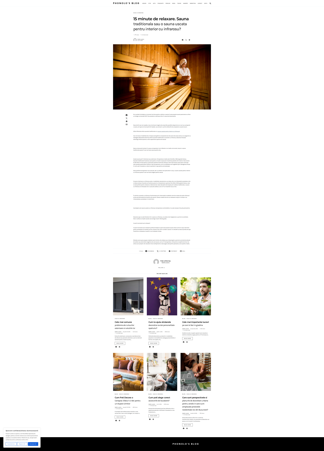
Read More (120, 343)
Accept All (33, 444)
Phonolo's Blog (126, 3)
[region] (21, 438)
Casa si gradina (138, 12)
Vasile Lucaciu (140, 39)
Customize (11, 444)
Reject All (22, 444)
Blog (150, 318)
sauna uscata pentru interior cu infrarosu (169, 131)
